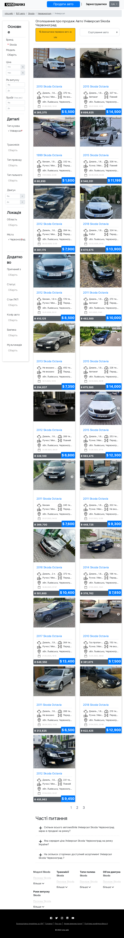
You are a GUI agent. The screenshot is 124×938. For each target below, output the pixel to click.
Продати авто (63, 4)
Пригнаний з (14, 269)
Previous (36, 65)
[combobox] (15, 45)
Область (12, 219)
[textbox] (15, 135)
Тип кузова (13, 126)
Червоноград (44, 13)
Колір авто (13, 314)
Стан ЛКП (12, 299)
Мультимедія (14, 344)
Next (72, 65)
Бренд (9, 39)
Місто (10, 234)
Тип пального (14, 175)
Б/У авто (20, 13)
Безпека (11, 329)
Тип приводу (14, 159)
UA (113, 4)
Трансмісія (13, 144)
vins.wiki (9, 13)
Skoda (31, 13)
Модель (10, 50)
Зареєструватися (96, 4)
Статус (11, 284)
